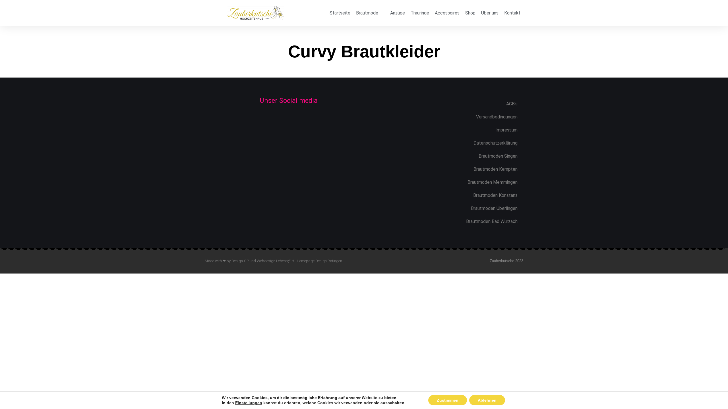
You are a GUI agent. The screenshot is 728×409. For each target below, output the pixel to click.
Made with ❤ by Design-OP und (231, 261)
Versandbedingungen (497, 117)
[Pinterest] (308, 120)
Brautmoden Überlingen (494, 208)
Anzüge (397, 13)
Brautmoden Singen (498, 156)
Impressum (506, 130)
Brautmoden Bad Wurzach (492, 221)
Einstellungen (248, 402)
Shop (470, 13)
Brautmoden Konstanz (495, 195)
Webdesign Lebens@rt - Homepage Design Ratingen (299, 261)
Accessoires (447, 13)
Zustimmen (447, 400)
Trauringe (420, 13)
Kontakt (512, 13)
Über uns (490, 13)
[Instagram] (289, 120)
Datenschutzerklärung (495, 143)
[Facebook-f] (270, 120)
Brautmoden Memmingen (493, 182)
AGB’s (512, 104)
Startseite (340, 13)
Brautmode (367, 13)
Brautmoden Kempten (495, 169)
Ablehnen (487, 400)
